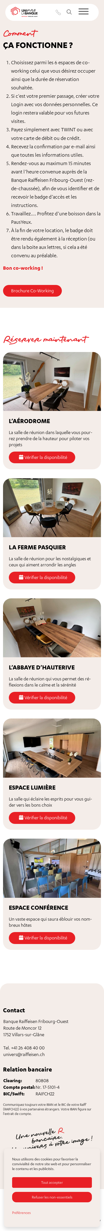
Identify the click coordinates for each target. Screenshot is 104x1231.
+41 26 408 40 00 (28, 1047)
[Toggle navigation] (83, 12)
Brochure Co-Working (32, 290)
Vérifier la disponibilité (45, 457)
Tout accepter (52, 1182)
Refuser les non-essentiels (52, 1197)
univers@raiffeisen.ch (24, 1054)
